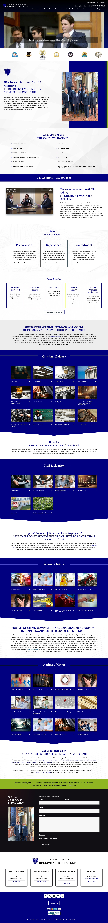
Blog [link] (98, 9)
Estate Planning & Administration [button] (25, 157)
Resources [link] (91, 9)
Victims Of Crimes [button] (19, 153)
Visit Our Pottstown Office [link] (41, 880)
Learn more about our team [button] (54, 263)
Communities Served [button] (60, 9)
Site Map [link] (47, 919)
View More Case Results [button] (54, 312)
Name (41, 799)
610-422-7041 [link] (66, 883)
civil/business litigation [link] (65, 760)
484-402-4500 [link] (41, 881)
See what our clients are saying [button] (24, 263)
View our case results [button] (84, 263)
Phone (67, 799)
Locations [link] (102, 2)
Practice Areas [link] (48, 9)
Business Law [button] (63, 144)
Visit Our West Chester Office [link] (16, 880)
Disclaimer (42, 835)
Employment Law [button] (18, 162)
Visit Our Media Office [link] (91, 878)
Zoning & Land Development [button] (23, 166)
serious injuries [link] (48, 762)
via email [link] (48, 772)
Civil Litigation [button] (18, 148)
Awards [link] (85, 9)
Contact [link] (103, 9)
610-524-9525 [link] (92, 881)
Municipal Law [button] (63, 153)
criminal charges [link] (40, 760)
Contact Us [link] (52, 919)
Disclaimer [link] (33, 919)
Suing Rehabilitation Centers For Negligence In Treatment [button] (76, 167)
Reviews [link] (79, 9)
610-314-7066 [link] (98, 6)
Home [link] (34, 9)
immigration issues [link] (30, 762)
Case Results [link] (72, 9)
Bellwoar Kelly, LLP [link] (66, 919)
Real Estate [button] (62, 157)
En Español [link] (92, 2)
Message (42, 815)
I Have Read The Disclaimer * (49, 838)
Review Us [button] (54, 903)
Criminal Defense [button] (19, 144)
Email (41, 807)
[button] (46, 896)
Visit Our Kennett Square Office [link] (66, 880)
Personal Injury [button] (64, 148)
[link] (15, 6)
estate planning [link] (77, 760)
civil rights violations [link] (52, 760)
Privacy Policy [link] (40, 919)
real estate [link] (86, 760)
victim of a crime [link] (19, 762)
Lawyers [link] (39, 9)
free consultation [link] (33, 649)
